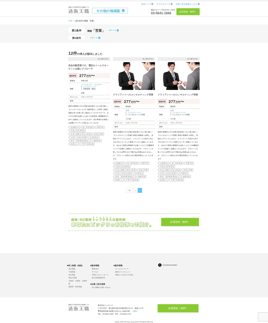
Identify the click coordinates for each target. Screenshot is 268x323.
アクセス (95, 272)
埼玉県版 (72, 275)
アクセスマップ (163, 4)
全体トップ (146, 4)
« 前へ (130, 190)
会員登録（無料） (188, 11)
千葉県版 (72, 272)
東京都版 (72, 269)
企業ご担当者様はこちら (187, 4)
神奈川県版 (73, 278)
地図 (135, 311)
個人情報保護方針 (98, 278)
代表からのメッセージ (100, 275)
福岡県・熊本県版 (75, 287)
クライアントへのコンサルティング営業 (133, 94)
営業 (127, 110)
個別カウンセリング (122, 272)
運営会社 (95, 269)
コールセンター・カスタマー (92, 85)
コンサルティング (89, 87)
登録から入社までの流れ (124, 275)
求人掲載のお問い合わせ (101, 287)
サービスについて (122, 269)
